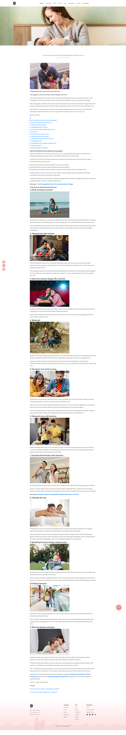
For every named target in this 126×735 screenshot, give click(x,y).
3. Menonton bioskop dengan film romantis (42, 129)
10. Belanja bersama (36, 145)
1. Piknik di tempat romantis (38, 125)
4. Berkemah (33, 132)
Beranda (41, 3)
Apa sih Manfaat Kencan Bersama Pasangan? (43, 120)
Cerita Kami (48, 3)
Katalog (76, 709)
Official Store (78, 712)
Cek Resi (79, 3)
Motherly (42, 173)
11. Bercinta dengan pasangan (39, 148)
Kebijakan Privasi (89, 712)
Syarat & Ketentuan (90, 709)
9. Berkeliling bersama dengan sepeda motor (43, 143)
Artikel (59, 3)
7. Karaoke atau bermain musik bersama (42, 138)
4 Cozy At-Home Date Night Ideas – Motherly (43, 692)
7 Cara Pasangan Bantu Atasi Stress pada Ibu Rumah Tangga (54, 184)
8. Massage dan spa (36, 141)
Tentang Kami (86, 3)
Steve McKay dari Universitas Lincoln (52, 153)
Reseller (76, 717)
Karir (65, 3)
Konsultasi (77, 714)
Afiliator (65, 717)
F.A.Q (87, 707)
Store (54, 3)
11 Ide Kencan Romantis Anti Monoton (41, 122)
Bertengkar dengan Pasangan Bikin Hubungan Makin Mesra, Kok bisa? (57, 494)
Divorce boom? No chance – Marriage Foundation (44, 689)
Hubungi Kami (71, 3)
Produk (65, 712)
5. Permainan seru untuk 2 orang (39, 134)
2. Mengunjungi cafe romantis (38, 127)
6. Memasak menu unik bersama (39, 136)
